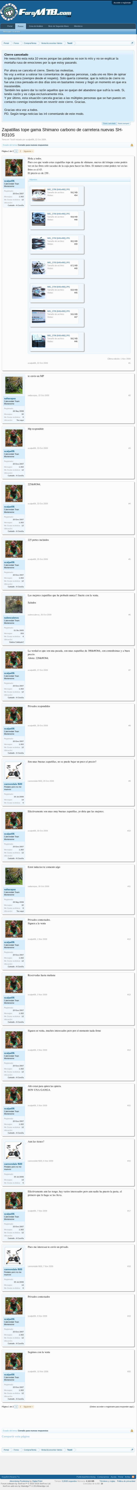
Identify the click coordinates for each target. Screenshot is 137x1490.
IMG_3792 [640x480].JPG (58, 238)
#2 (129, 395)
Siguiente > (28, 151)
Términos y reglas (107, 1481)
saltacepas (10, 398)
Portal (9, 26)
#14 (129, 1050)
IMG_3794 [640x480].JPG (58, 287)
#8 (129, 725)
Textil (12, 139)
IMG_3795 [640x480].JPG (58, 311)
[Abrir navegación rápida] (132, 43)
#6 (129, 615)
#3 (129, 448)
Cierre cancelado (109, 123)
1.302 (21, 197)
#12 (129, 939)
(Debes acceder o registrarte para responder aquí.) (112, 1407)
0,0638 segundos (69, 1481)
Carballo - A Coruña (16, 205)
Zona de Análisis (36, 26)
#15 (129, 1105)
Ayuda (113, 1477)
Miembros (78, 26)
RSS (133, 1477)
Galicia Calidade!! (16, 642)
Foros (20, 26)
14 (23, 800)
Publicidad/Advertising (86, 1477)
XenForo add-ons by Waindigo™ (17, 1486)
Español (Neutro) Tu (10, 1477)
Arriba (127, 1477)
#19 (129, 1316)
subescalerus (11, 617)
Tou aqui (20, 420)
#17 (129, 1211)
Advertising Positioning (19, 1481)
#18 (129, 1266)
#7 (129, 670)
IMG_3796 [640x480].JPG (58, 335)
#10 (129, 831)
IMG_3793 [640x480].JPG (58, 262)
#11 (129, 886)
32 (23, 414)
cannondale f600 (13, 784)
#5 (129, 559)
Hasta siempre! (123, 123)
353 (22, 633)
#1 (129, 363)
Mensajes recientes (11, 32)
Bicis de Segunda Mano (58, 26)
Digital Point (37, 1481)
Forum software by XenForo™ (26, 1484)
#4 (129, 504)
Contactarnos (103, 1477)
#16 (129, 1161)
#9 (129, 781)
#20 (129, 1371)
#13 (129, 995)
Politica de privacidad (126, 1481)
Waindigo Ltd (43, 1486)
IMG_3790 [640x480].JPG (58, 214)
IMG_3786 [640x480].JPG (58, 189)
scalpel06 (30, 139)
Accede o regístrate (122, 3)
